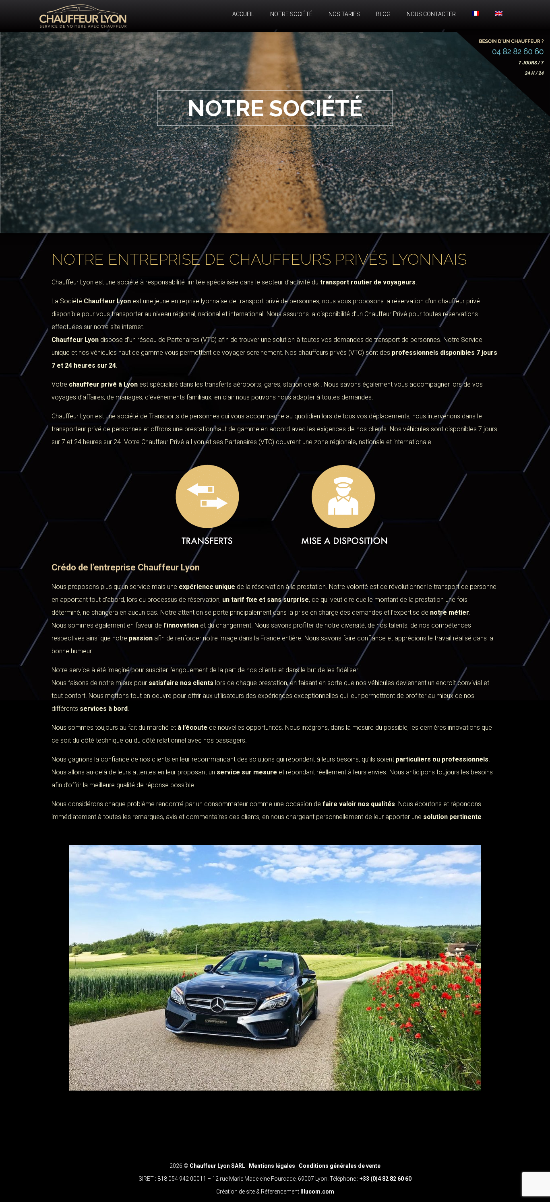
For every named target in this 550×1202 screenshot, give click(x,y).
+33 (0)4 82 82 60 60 (385, 1178)
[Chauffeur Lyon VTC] (82, 14)
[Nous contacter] (499, 75)
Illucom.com (317, 1191)
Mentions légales (272, 1166)
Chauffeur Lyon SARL (218, 1166)
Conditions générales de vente (339, 1166)
